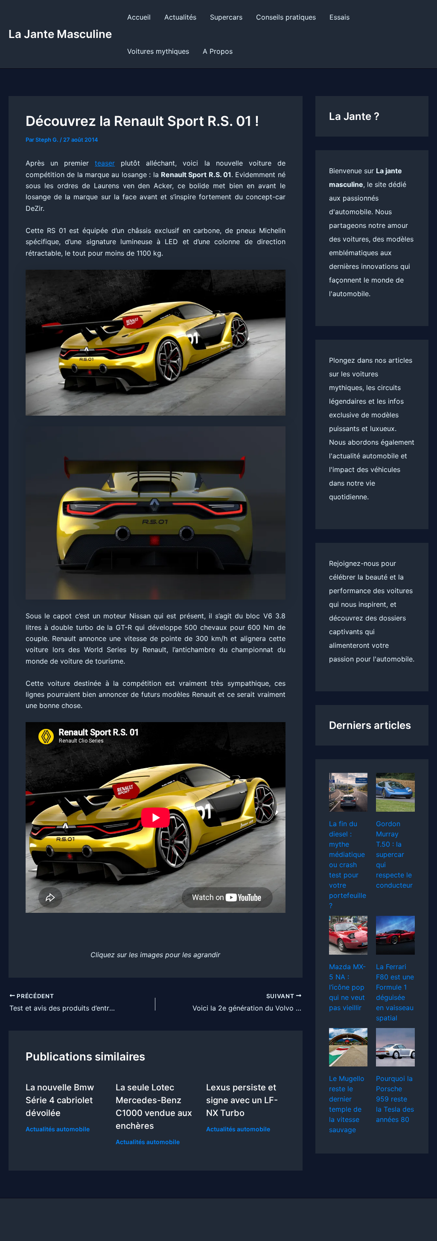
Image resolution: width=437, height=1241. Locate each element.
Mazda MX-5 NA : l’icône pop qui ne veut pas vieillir (347, 987)
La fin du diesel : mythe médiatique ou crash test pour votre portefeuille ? (347, 864)
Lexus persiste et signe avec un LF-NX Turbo (242, 1100)
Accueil (139, 17)
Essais (339, 17)
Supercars (226, 17)
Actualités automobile (58, 1129)
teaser (105, 163)
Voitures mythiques (158, 51)
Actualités (180, 17)
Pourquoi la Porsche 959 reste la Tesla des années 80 (395, 1099)
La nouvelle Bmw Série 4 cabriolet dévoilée (60, 1100)
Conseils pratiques (286, 17)
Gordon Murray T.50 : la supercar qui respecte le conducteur (394, 854)
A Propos (218, 51)
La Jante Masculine (60, 34)
